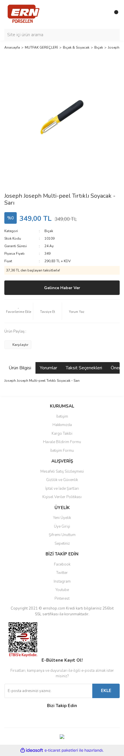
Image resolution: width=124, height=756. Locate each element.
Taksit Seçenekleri (84, 368)
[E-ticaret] (61, 750)
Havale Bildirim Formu (62, 442)
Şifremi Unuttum (62, 534)
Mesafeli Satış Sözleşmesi (62, 471)
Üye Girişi (62, 526)
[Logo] (23, 14)
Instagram (62, 581)
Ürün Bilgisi (20, 368)
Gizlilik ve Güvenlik (62, 479)
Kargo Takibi (62, 433)
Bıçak (48, 231)
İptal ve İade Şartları (62, 488)
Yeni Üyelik (62, 517)
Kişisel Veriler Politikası (62, 497)
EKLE (106, 690)
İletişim (62, 416)
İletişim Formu (62, 450)
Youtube (62, 589)
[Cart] (114, 14)
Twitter (62, 572)
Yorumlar (48, 368)
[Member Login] (102, 14)
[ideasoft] (31, 750)
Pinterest (62, 598)
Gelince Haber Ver (62, 288)
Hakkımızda (62, 424)
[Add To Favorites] (18, 311)
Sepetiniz (62, 543)
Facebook (62, 564)
